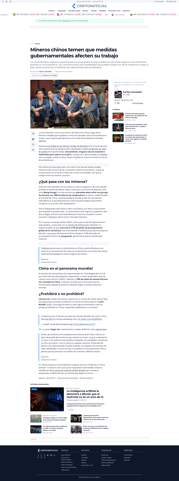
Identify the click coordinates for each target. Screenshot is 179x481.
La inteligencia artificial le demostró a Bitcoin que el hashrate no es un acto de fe (85, 394)
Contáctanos (128, 455)
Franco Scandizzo (73, 400)
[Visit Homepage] (89, 6)
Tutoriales (84, 458)
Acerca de (105, 455)
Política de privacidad (109, 460)
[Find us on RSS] (38, 457)
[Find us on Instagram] (44, 455)
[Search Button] (6, 1)
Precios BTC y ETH (114, 11)
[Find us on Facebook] (38, 455)
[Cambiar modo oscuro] (10, 1)
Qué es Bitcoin (66, 455)
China (45, 301)
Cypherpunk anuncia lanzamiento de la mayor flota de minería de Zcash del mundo (95, 417)
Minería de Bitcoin (67, 462)
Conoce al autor (137, 103)
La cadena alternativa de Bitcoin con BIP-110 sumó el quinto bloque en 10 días (55, 428)
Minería (37, 43)
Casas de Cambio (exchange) (67, 378)
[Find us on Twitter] (41, 455)
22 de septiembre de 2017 (84, 324)
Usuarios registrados (74, 388)
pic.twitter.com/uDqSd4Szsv (90, 319)
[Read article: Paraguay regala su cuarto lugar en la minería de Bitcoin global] (35, 419)
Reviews (94, 11)
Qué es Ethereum (67, 465)
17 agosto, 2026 (88, 432)
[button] (33, 141)
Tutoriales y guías (74, 11)
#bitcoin (51, 319)
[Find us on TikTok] (41, 457)
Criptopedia (62, 11)
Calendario (102, 11)
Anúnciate (126, 11)
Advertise (127, 460)
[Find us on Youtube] (47, 455)
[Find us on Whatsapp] (44, 457)
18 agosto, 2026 (47, 422)
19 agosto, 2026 (83, 400)
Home (32, 43)
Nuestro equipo (106, 458)
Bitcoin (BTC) (51, 378)
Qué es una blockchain (68, 467)
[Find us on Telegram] (51, 455)
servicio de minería (76, 225)
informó (52, 217)
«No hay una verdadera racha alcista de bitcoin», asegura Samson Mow (136, 126)
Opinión (83, 460)
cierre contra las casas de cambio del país (67, 370)
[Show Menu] (2, 1)
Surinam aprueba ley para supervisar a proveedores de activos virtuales (136, 115)
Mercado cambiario (86, 378)
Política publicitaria (108, 463)
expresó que (100, 329)
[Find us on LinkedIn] (54, 455)
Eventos (84, 463)
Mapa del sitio (106, 465)
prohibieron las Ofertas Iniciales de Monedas (68, 146)
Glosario (85, 11)
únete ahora (66, 21)
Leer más (71, 409)
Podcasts (51, 11)
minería (103, 154)
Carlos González (45, 71)
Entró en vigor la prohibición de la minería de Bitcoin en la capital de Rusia (95, 428)
